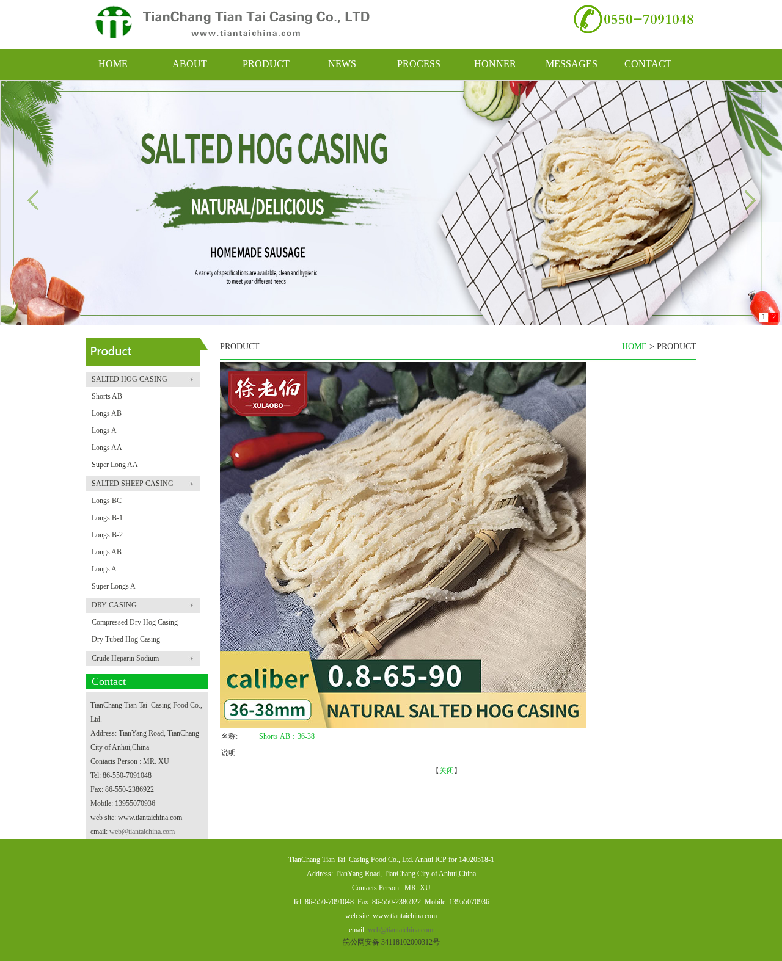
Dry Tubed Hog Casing (126, 639)
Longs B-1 (107, 517)
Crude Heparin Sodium (125, 658)
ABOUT (189, 64)
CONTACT (647, 64)
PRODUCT (266, 64)
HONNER (495, 64)
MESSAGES (571, 64)
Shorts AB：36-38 (287, 736)
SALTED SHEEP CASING (133, 483)
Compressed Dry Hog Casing (135, 622)
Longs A (104, 430)
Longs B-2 (107, 535)
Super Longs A (114, 586)
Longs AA (107, 447)
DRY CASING (114, 605)
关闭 (446, 770)
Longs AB (107, 413)
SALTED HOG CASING (129, 379)
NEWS (342, 64)
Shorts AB (107, 396)
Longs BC (107, 500)
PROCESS (418, 64)
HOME (113, 64)
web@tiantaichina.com (142, 831)
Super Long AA (115, 464)
